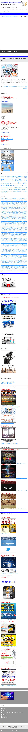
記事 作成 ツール (23, 233)
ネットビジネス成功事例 (11, 203)
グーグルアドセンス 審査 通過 (16, 257)
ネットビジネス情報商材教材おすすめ (14, 219)
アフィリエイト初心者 (11, 180)
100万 (25, 222)
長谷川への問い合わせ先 (6, 717)
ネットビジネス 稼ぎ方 (12, 198)
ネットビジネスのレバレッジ (15, 250)
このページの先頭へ (15, 730)
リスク (15, 245)
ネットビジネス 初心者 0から (5, 254)
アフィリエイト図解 (16, 261)
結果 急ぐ (18, 233)
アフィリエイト (8, 257)
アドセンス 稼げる (18, 232)
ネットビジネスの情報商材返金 (6, 201)
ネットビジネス (4, 209)
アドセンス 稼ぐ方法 (13, 204)
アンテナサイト (9, 249)
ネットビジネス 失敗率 (12, 240)
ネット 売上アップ (24, 232)
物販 (17, 241)
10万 (2, 208)
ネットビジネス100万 (7, 230)
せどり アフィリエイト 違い (21, 254)
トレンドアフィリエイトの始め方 (18, 246)
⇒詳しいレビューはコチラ (21, 463)
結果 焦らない (8, 251)
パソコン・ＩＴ (21, 187)
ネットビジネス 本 (17, 243)
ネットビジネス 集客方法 (12, 266)
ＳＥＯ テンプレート (4, 192)
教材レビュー (6, 191)
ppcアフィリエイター (6, 176)
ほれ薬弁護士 (22, 261)
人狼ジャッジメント (11, 232)
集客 (24, 251)
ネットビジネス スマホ (15, 262)
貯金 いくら (19, 267)
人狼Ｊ (11, 246)
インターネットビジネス (17, 229)
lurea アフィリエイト (6, 208)
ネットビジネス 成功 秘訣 (10, 221)
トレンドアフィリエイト (11, 183)
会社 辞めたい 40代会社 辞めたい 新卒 (17, 251)
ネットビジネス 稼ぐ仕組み (18, 256)
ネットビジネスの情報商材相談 (6, 212)
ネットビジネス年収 (13, 268)
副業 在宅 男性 (14, 230)
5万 (24, 223)
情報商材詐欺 (19, 234)
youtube (14, 176)
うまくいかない (12, 252)
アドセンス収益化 (15, 177)
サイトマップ (4, 710)
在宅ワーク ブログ (21, 255)
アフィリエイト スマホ (7, 239)
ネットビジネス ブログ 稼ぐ (12, 267)
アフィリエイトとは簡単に (5, 246)
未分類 (16, 191)
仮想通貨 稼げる (13, 223)
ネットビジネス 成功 (12, 238)
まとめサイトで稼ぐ (8, 177)
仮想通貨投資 (12, 189)
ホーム (3, 708)
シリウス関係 (3, 183)
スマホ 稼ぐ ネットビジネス (10, 224)
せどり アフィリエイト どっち (18, 216)
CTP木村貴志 (23, 218)
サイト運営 (24, 180)
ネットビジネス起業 (9, 261)
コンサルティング (14, 254)
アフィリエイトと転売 (20, 223)
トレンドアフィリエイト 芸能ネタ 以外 (11, 244)
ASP (1, 176)
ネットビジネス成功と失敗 (13, 255)
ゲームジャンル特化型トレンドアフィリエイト (18, 208)
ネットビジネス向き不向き (12, 241)
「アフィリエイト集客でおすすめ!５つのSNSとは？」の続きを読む (14, 87)
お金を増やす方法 (21, 176)
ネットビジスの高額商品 (5, 218)
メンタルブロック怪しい (19, 203)
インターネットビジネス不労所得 (14, 218)
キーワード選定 (22, 250)
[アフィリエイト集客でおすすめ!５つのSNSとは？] (9, 76)
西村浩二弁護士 (22, 239)
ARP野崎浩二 (22, 202)
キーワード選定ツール (13, 233)
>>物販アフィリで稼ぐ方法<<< (6, 383)
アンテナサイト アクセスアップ (18, 235)
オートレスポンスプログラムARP (18, 227)
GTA (15, 213)
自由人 (5, 217)
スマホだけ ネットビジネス (10, 265)
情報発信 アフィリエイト (15, 239)
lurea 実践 (13, 212)
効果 (7, 217)
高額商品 (2, 207)
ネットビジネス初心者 (17, 185)
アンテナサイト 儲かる (4, 198)
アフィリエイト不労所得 (6, 268)
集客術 (5, 207)
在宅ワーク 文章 (17, 217)
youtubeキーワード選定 (7, 227)
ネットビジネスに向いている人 (13, 228)
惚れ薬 (10, 223)
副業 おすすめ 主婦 (20, 266)
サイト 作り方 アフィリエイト (18, 260)
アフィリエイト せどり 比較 (8, 216)
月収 (3, 230)
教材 (12, 227)
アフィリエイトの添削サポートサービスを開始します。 (12, 712)
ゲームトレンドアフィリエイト (8, 243)
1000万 (7, 266)
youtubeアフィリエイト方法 (13, 207)
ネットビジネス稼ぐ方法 (13, 187)
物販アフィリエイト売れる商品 (21, 211)
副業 (20, 189)
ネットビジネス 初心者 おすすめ (12, 202)
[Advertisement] (14, 34)
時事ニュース (11, 191)
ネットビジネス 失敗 (6, 250)
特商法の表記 (4, 716)
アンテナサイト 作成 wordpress (20, 212)
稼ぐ (20, 217)
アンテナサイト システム (8, 260)
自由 (18, 202)
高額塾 (17, 213)
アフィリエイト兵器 (23, 177)
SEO (11, 176)
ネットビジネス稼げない (5, 233)
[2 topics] (7, 219)
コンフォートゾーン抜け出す (11, 211)
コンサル (20, 213)
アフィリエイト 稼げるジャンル (7, 256)
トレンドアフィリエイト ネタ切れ (21, 252)
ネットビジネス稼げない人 (20, 198)
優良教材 (17, 189)
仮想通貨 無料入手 (7, 262)
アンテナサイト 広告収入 (8, 229)
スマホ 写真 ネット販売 (10, 213)
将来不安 (12, 245)
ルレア (7, 207)
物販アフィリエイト (21, 191)
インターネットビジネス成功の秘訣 (17, 201)
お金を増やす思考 (11, 217)
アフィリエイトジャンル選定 (22, 245)
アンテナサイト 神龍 (19, 222)
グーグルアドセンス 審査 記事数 (10, 222)
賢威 (25, 191)
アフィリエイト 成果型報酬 (12, 234)
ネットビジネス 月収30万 (7, 245)
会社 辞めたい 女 (24, 217)
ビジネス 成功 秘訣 (16, 249)
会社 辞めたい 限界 (5, 228)
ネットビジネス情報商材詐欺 (21, 240)
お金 (6, 249)
